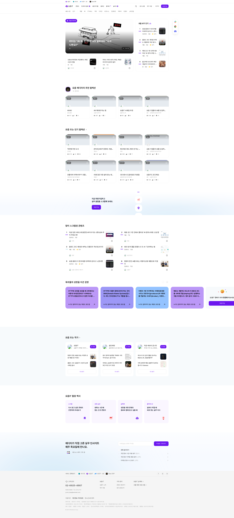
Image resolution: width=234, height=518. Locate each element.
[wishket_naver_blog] (167, 473)
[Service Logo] (69, 6)
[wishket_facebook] (158, 473)
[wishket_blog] (162, 473)
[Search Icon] (136, 6)
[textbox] (135, 443)
